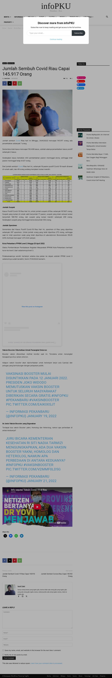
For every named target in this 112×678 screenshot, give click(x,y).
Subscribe (78, 33)
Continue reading (56, 39)
